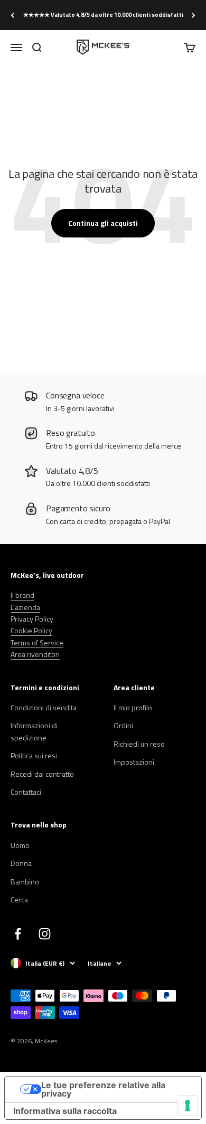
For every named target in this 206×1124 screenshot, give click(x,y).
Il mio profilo (133, 707)
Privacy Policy (32, 618)
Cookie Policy (31, 630)
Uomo (20, 845)
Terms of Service (37, 642)
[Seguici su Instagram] (45, 934)
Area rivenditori (35, 654)
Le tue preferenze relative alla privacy (103, 1089)
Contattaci (26, 791)
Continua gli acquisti (103, 222)
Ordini (123, 725)
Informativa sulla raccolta (65, 1111)
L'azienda (25, 607)
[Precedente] (12, 15)
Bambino (25, 881)
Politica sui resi (34, 755)
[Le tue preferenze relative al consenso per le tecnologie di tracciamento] (187, 1106)
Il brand (22, 595)
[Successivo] (193, 15)
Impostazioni (134, 761)
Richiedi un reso (139, 743)
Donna (21, 863)
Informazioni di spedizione (34, 731)
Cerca (19, 899)
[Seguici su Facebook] (18, 934)
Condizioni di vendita (44, 707)
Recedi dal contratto (42, 773)
